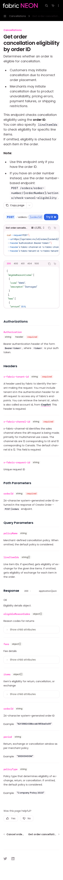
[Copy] (39, 217)
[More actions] (58, 5)
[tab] (9, 263)
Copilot (46, 404)
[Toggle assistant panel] (53, 5)
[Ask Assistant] (55, 228)
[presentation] (29, 217)
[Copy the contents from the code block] (49, 228)
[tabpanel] (31, 287)
